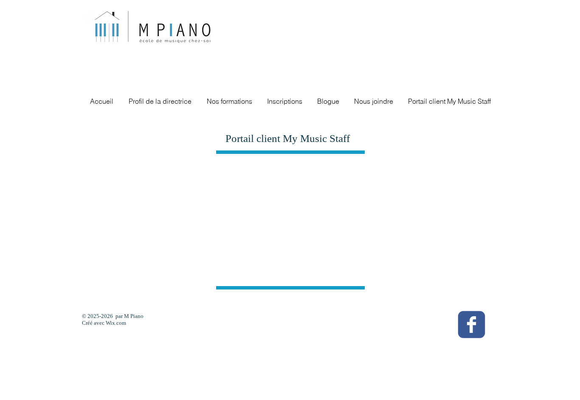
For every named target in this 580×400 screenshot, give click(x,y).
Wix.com (116, 323)
